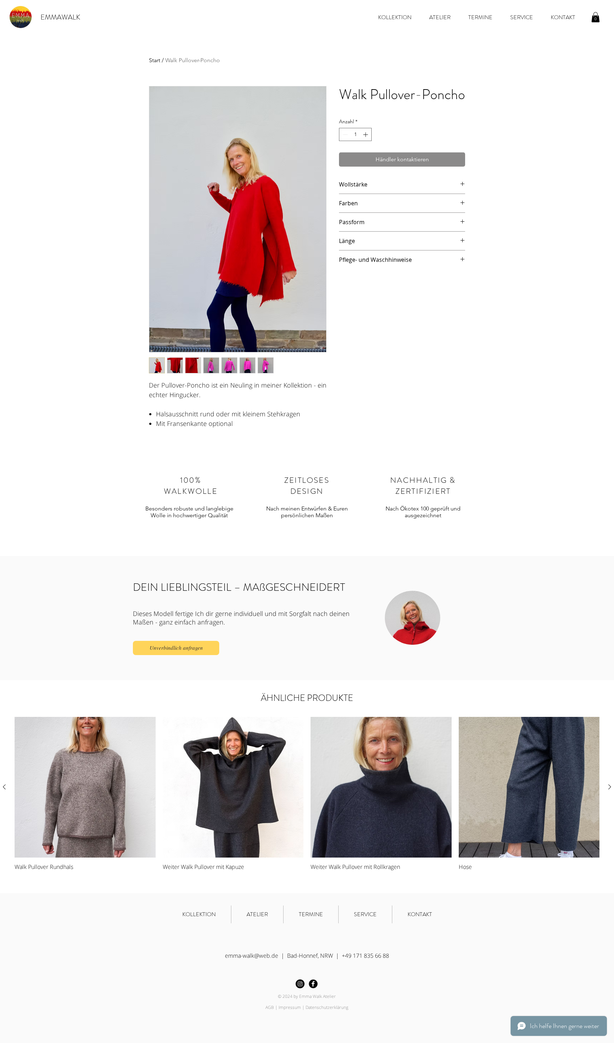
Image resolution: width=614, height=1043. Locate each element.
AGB (269, 1007)
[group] (307, 799)
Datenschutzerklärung (327, 1007)
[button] (595, 17)
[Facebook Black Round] (313, 983)
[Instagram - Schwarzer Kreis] (300, 983)
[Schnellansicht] (85, 787)
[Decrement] (344, 134)
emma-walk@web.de (251, 956)
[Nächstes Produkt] (609, 787)
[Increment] (366, 134)
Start (154, 60)
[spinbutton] (355, 134)
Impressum (290, 1007)
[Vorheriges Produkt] (4, 787)
